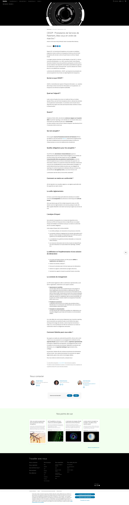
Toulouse (45, 478)
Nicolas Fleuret (39, 380)
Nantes (45, 472)
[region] (64, 498)
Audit (56, 467)
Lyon (44, 468)
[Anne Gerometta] (79, 382)
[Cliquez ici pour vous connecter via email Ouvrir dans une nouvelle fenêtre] (39, 385)
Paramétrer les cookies (84, 500)
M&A (56, 478)
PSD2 (64, 138)
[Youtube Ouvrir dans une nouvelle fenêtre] (99, 485)
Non (76, 395)
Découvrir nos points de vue (93, 447)
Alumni (68, 471)
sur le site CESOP (61, 362)
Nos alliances (32, 473)
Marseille (45, 466)
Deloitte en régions (70, 469)
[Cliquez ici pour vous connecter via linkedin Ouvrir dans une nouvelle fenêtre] (37, 385)
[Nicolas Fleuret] (32, 382)
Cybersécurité (57, 476)
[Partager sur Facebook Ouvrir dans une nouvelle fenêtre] (58, 46)
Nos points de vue (31, 1)
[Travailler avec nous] (125, 1)
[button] (116, 1)
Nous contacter (33, 462)
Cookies (38, 491)
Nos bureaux (32, 470)
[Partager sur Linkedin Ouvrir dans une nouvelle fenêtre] (56, 46)
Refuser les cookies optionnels (85, 497)
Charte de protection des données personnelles (48, 491)
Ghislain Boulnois (63, 380)
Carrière (38, 1)
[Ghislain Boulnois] (56, 382)
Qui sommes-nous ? (13, 1)
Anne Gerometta (86, 380)
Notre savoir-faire (22, 1)
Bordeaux (45, 470)
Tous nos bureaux (47, 480)
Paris (44, 464)
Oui (69, 395)
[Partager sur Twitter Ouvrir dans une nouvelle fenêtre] (54, 46)
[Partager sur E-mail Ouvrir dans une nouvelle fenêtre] (60, 46)
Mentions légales (59, 491)
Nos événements (70, 464)
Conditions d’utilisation (32, 491)
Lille (44, 474)
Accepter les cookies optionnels (85, 494)
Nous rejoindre (33, 465)
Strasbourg (45, 476)
